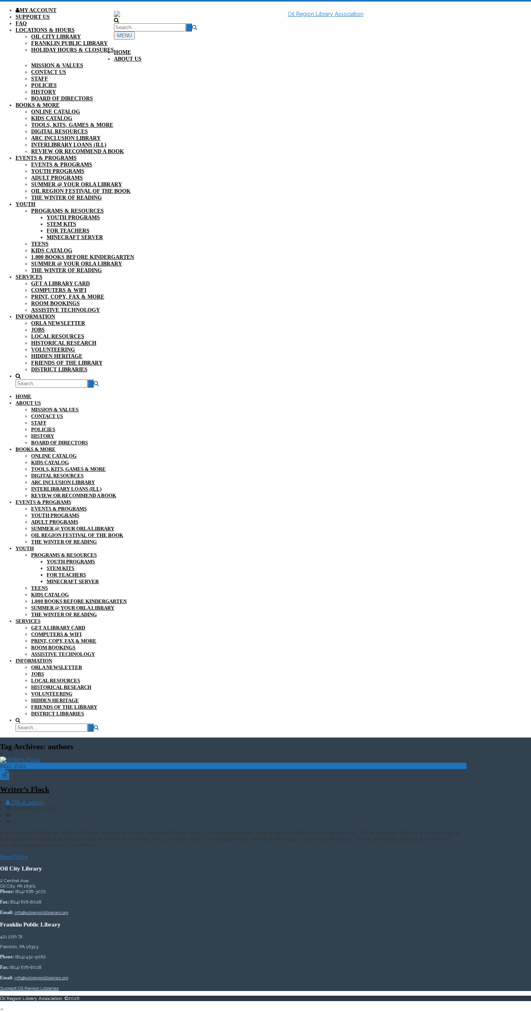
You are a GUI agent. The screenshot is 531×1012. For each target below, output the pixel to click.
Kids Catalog (51, 118)
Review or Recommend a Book (77, 151)
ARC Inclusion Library (66, 138)
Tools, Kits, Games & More (72, 125)
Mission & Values (57, 65)
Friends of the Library (67, 363)
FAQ (21, 23)
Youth (25, 204)
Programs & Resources (67, 211)
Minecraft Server (75, 237)
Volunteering (53, 350)
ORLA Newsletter (58, 323)
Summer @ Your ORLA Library (76, 184)
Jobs (38, 330)
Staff (39, 79)
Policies (44, 85)
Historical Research (63, 343)
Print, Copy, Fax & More (67, 297)
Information (35, 317)
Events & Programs (46, 158)
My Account (37, 10)
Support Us (33, 17)
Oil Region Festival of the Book (81, 191)
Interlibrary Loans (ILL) (69, 145)
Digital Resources (59, 132)
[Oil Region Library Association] (265, 14)
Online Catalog (55, 112)
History (43, 92)
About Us (127, 59)
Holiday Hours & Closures (72, 50)
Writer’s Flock (24, 789)
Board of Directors (62, 98)
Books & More (37, 105)
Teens (40, 244)
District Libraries (59, 369)
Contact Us (48, 72)
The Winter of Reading (66, 198)
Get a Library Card (60, 284)
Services (29, 277)
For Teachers (68, 231)
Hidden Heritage (56, 356)
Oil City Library (56, 37)
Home (122, 52)
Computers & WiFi (58, 290)
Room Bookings (55, 303)
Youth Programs (57, 171)
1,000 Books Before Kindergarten (82, 257)
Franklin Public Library (69, 43)
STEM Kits (61, 224)
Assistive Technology (65, 310)
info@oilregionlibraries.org (41, 912)
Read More (14, 857)
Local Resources (57, 336)
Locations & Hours (45, 30)
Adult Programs (57, 178)
